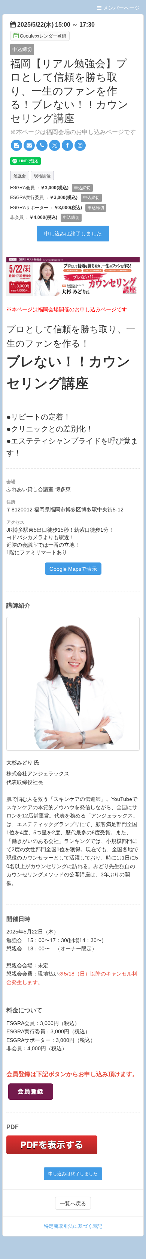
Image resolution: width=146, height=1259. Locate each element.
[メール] (29, 145)
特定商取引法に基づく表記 (73, 1226)
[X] (54, 145)
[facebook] (67, 145)
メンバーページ (120, 8)
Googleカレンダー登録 (43, 36)
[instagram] (80, 145)
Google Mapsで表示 (73, 569)
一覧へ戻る (73, 1203)
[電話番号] (42, 145)
